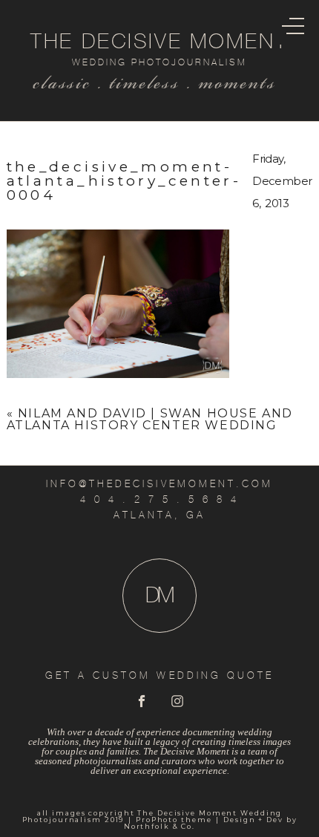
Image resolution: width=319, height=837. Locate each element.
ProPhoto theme (173, 819)
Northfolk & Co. (159, 826)
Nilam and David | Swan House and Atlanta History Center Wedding (150, 419)
